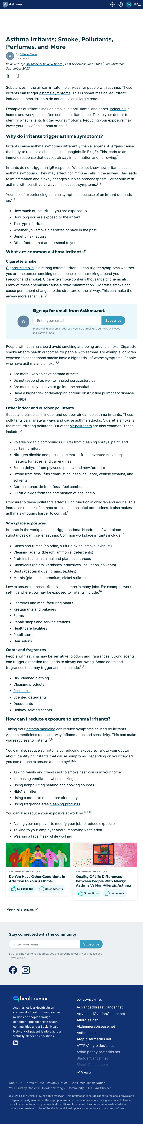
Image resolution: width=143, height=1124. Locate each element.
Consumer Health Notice (88, 1083)
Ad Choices (103, 1088)
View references (21, 909)
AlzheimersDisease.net (96, 1026)
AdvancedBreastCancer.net (100, 1007)
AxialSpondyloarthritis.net (98, 1052)
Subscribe (113, 320)
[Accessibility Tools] (112, 4)
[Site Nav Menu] (137, 4)
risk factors (36, 236)
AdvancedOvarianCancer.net (101, 1014)
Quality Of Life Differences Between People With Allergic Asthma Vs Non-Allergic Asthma (103, 881)
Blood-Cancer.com (92, 1064)
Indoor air (118, 109)
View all (86, 1072)
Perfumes (21, 691)
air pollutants (81, 426)
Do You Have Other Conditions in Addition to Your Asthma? (37, 878)
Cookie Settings (53, 1088)
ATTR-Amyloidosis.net (95, 1045)
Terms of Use (46, 332)
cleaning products (65, 804)
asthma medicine (40, 729)
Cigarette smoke (20, 268)
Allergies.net (87, 1020)
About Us (15, 1083)
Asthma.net (86, 1033)
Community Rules (80, 1088)
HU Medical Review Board (44, 64)
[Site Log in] (121, 4)
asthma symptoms (54, 93)
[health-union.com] (31, 999)
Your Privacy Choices (24, 1088)
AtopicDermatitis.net (94, 1039)
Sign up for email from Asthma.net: (69, 310)
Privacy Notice (111, 328)
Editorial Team (28, 54)
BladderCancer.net (92, 1058)
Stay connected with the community (42, 934)
